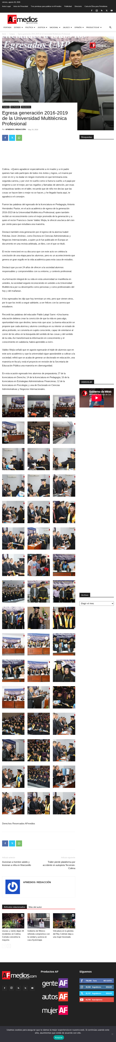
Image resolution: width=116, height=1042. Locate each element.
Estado (17, 27)
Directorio (78, 6)
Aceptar (59, 1037)
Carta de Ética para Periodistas (96, 6)
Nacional (54, 27)
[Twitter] (106, 10)
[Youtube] (111, 10)
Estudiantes (26, 107)
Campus (6, 107)
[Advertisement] (96, 343)
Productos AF (92, 27)
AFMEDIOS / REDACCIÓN (15, 129)
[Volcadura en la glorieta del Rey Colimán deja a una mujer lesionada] (64, 920)
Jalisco (66, 27)
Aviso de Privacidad (20, 6)
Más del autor (35, 907)
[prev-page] (4, 946)
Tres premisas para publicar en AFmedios (46, 6)
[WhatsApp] (19, 138)
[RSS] (101, 10)
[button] (110, 27)
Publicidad (68, 6)
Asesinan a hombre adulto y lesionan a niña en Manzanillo (16, 863)
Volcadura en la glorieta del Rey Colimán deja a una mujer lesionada (63, 934)
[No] (112, 1034)
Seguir (109, 987)
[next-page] (9, 946)
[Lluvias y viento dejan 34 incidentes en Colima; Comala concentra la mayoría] (13, 920)
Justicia (41, 27)
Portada (7, 27)
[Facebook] (91, 10)
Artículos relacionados (14, 907)
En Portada (15, 107)
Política (29, 27)
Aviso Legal (6, 6)
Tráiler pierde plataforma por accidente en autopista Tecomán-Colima (59, 865)
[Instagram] (96, 10)
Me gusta (107, 980)
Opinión (78, 27)
